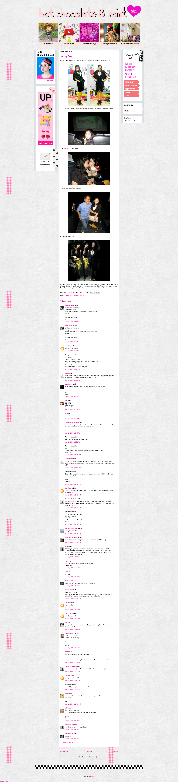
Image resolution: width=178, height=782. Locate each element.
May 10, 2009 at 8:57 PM (72, 396)
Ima (66, 622)
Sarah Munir (69, 459)
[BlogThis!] (93, 293)
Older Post (114, 751)
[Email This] (91, 293)
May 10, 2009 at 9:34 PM (72, 418)
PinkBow (68, 346)
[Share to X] (95, 293)
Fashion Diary (69, 295)
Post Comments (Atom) (93, 757)
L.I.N (66, 708)
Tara (66, 546)
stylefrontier (69, 384)
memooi (67, 651)
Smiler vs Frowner (71, 666)
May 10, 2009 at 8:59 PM (72, 409)
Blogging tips (4, 781)
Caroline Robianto (71, 499)
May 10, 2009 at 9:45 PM (72, 433)
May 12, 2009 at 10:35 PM (73, 704)
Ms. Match (68, 488)
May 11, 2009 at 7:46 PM (72, 662)
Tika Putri (66, 148)
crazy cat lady (69, 613)
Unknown (68, 602)
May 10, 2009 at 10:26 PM (73, 495)
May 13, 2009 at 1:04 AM (72, 720)
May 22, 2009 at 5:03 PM (72, 729)
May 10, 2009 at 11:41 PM (73, 524)
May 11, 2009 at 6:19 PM (72, 629)
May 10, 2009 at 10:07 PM (73, 484)
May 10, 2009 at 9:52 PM (72, 442)
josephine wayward (71, 537)
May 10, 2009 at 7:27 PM (72, 369)
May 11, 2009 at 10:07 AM (73, 598)
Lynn (66, 572)
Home (89, 751)
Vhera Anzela (69, 733)
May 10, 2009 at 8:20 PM (72, 380)
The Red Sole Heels (71, 528)
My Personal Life (79, 295)
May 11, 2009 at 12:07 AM (73, 542)
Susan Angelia (69, 633)
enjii (66, 413)
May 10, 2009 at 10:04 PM (73, 467)
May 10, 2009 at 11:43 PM (73, 533)
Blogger (92, 776)
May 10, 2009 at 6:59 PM (72, 321)
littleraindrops (69, 724)
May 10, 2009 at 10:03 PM (73, 455)
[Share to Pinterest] (99, 293)
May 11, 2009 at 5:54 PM (72, 609)
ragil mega (68, 561)
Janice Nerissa (69, 581)
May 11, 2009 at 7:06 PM (72, 648)
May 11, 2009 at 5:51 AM (72, 568)
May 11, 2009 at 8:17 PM (72, 680)
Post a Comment (68, 742)
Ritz (66, 400)
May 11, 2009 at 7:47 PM (72, 671)
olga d (67, 373)
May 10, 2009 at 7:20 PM (72, 351)
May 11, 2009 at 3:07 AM (72, 557)
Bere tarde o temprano (72, 422)
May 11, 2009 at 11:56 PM (73, 689)
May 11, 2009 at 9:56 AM (72, 586)
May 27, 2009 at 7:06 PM (72, 738)
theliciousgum (69, 305)
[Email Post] (86, 292)
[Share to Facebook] (97, 293)
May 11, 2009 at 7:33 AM (72, 577)
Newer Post (64, 751)
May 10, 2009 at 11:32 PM (73, 508)
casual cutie (69, 590)
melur (67, 693)
